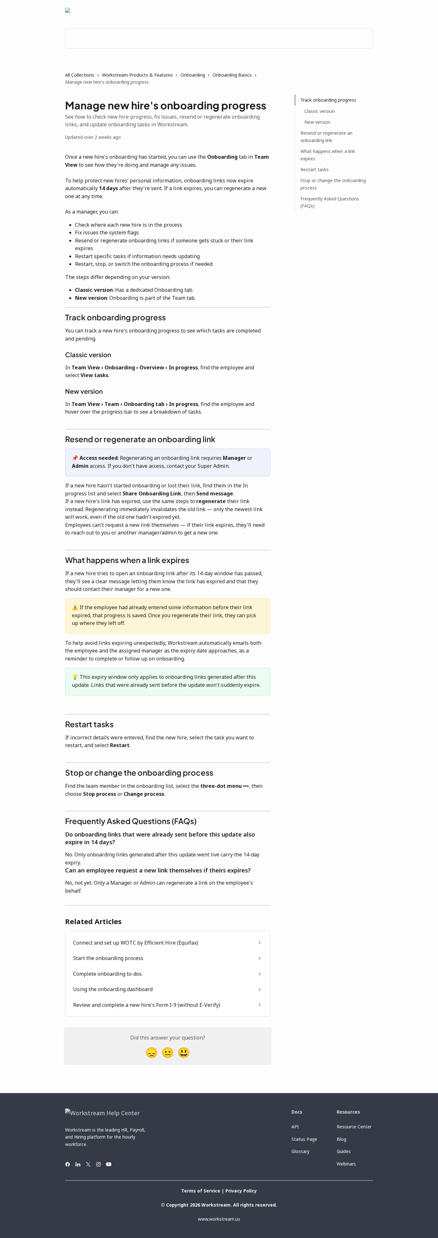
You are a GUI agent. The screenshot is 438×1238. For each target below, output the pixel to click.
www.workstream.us (219, 1219)
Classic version (319, 111)
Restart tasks (314, 169)
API (295, 1127)
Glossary (300, 1151)
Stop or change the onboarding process (333, 183)
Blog (341, 1139)
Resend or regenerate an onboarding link (326, 136)
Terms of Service (200, 1191)
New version (317, 122)
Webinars (346, 1164)
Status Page (304, 1139)
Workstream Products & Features (137, 75)
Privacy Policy (241, 1191)
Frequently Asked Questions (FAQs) (329, 202)
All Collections (79, 75)
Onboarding (193, 75)
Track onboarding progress (328, 100)
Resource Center (354, 1127)
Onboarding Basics (232, 75)
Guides (344, 1151)
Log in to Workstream (344, 10)
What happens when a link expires (327, 154)
